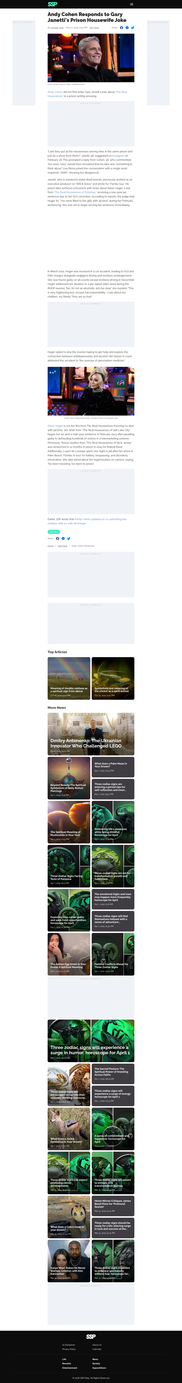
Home (51, 546)
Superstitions (99, 1368)
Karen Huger (55, 425)
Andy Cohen (55, 91)
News (95, 1359)
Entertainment (69, 1368)
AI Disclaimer (68, 1345)
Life (64, 1359)
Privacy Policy (69, 1349)
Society (96, 1363)
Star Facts (94, 27)
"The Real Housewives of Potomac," (75, 192)
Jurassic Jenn (57, 27)
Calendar (96, 1349)
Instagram (118, 155)
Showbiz (66, 1363)
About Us (97, 1345)
